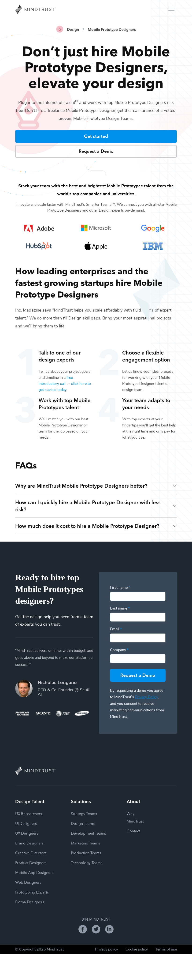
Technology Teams (86, 862)
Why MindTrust (135, 817)
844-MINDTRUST (96, 919)
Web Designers (28, 882)
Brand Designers (29, 842)
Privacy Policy (146, 697)
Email (116, 629)
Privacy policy (106, 949)
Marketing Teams (85, 842)
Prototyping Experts (32, 891)
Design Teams (83, 823)
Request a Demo (96, 151)
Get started (96, 136)
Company (119, 650)
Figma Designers (29, 901)
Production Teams (86, 852)
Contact (133, 830)
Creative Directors (30, 852)
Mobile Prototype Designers (112, 29)
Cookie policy (137, 949)
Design (73, 29)
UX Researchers (28, 813)
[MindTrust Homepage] (35, 10)
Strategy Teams (84, 813)
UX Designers (26, 833)
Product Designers (30, 862)
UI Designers (26, 823)
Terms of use (166, 949)
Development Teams (88, 833)
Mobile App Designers (34, 872)
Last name (120, 608)
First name (120, 587)
